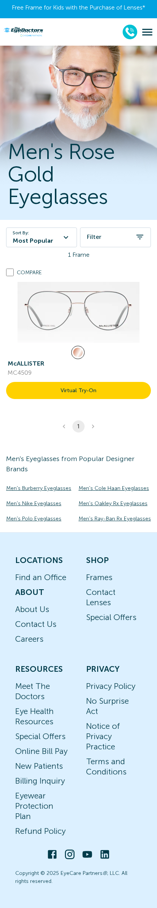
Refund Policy (40, 831)
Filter (94, 236)
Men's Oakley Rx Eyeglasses (112, 503)
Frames (99, 577)
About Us (32, 609)
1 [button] (78, 426)
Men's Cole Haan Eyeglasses (113, 488)
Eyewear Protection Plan (34, 806)
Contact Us (35, 624)
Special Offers (111, 617)
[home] (23, 32)
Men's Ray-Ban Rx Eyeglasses (114, 518)
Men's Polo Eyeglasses (33, 518)
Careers (29, 639)
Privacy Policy (110, 686)
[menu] (147, 32)
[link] (78, 312)
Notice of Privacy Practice (103, 736)
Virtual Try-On (78, 390)
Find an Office (40, 577)
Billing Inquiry (40, 781)
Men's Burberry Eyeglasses (38, 488)
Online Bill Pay (41, 751)
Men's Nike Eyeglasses (33, 503)
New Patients (39, 766)
